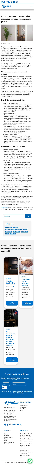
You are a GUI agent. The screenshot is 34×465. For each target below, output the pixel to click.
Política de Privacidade (18, 392)
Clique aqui (4, 207)
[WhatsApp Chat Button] (30, 461)
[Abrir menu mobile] (31, 6)
